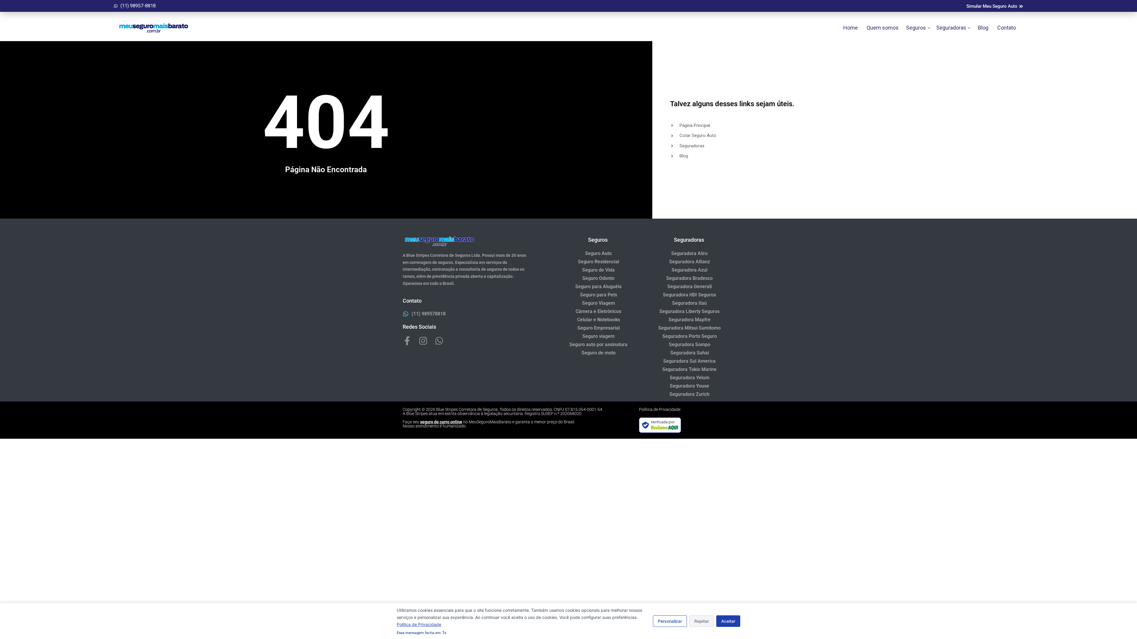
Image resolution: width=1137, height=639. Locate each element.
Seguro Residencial (598, 261)
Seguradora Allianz (689, 261)
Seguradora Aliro (689, 253)
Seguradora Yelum (689, 377)
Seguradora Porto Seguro (689, 336)
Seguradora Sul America (689, 361)
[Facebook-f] (407, 340)
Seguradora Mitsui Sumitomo (689, 328)
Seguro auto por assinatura (598, 344)
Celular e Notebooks (598, 319)
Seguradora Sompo (689, 344)
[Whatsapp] (439, 340)
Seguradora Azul (689, 270)
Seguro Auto (598, 253)
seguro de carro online (441, 421)
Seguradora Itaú (689, 303)
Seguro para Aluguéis (598, 286)
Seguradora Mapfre (690, 319)
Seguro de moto (599, 353)
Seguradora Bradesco (689, 278)
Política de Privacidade (659, 409)
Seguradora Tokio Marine (689, 369)
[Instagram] (423, 340)
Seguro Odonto (598, 278)
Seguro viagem (598, 336)
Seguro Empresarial (598, 328)
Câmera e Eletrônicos (598, 311)
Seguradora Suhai (689, 353)
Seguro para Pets (598, 295)
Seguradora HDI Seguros (689, 295)
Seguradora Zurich (689, 394)
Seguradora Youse (689, 386)
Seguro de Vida (598, 270)
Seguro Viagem (598, 303)
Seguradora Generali (689, 286)
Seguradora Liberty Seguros (689, 311)
